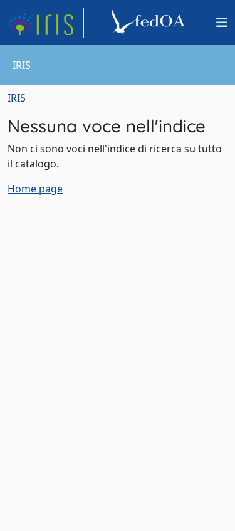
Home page (35, 189)
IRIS (17, 98)
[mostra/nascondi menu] (221, 22)
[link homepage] (46, 23)
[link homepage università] (150, 23)
